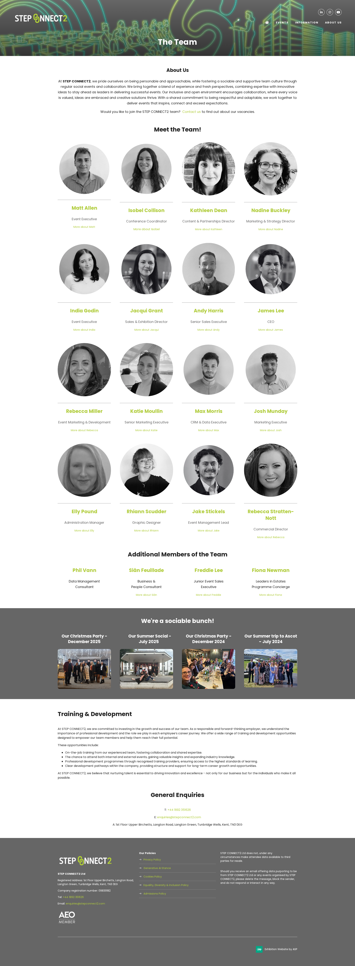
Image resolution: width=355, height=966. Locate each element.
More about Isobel (146, 229)
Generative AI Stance (157, 868)
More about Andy (208, 330)
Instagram (330, 12)
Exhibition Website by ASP (281, 949)
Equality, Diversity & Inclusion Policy (166, 885)
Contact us (191, 111)
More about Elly (84, 530)
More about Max (208, 430)
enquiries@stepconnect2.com (179, 817)
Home (267, 23)
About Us (333, 22)
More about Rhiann (146, 530)
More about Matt (84, 227)
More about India (84, 330)
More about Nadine (270, 229)
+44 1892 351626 (179, 810)
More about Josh (271, 430)
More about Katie (146, 430)
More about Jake (208, 530)
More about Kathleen (208, 229)
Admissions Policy (154, 893)
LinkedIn (321, 12)
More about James (270, 330)
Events (282, 22)
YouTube (338, 12)
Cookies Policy (152, 876)
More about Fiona (270, 595)
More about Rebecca (84, 430)
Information (306, 22)
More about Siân (146, 595)
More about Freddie (208, 595)
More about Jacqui (146, 330)
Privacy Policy (152, 859)
